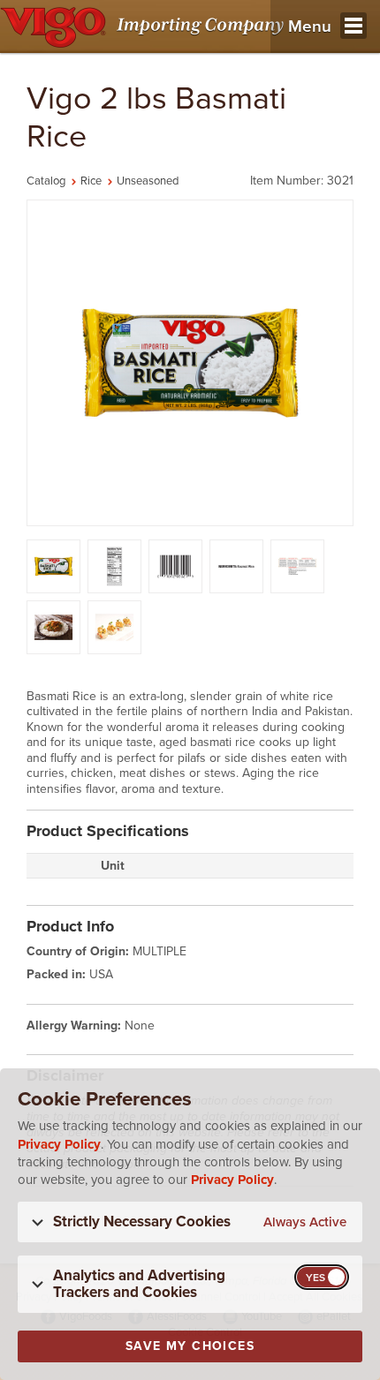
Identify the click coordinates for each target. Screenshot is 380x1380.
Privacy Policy (59, 1144)
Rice (91, 181)
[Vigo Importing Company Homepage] (145, 26)
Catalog (46, 181)
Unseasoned (148, 181)
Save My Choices (190, 1346)
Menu (309, 26)
